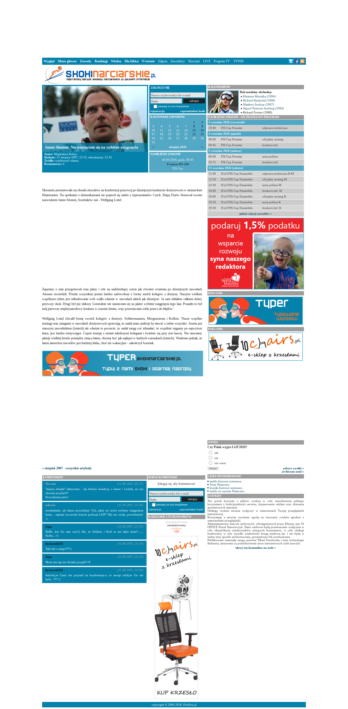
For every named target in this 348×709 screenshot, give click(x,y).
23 (202, 134)
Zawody (85, 61)
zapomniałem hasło (192, 111)
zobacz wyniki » (293, 468)
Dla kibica (132, 61)
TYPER (238, 61)
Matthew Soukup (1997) (258, 104)
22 (194, 134)
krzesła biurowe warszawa (226, 487)
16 (202, 130)
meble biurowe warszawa (225, 481)
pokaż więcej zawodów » (256, 213)
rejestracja (157, 111)
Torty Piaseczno (219, 484)
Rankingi (101, 61)
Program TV (222, 61)
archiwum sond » (293, 471)
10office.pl (190, 704)
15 (194, 130)
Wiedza (116, 61)
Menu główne (67, 61)
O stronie (148, 61)
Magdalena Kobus (65, 154)
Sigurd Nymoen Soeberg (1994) (263, 108)
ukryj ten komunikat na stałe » (255, 547)
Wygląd (49, 61)
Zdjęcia (162, 61)
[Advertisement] (174, 28)
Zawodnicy (177, 61)
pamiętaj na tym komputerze (173, 106)
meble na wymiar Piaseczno (227, 491)
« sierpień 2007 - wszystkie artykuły (67, 468)
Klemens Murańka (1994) (259, 96)
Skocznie (194, 61)
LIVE (206, 61)
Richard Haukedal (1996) (259, 100)
